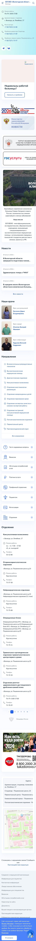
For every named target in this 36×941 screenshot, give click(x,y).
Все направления (18, 436)
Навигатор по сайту (8, 902)
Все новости (18, 294)
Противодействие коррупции (18, 865)
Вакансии (5, 894)
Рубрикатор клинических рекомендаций (16, 917)
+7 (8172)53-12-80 (11, 27)
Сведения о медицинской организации (15, 875)
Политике (5, 933)
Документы (6, 906)
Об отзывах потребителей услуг (13, 898)
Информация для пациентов (12, 879)
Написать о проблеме (14, 95)
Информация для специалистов (13, 890)
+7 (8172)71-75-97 (11, 40)
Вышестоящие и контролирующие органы (17, 909)
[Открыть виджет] (30, 934)
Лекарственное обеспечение (12, 886)
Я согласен (9, 938)
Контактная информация (10, 882)
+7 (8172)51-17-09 (11, 34)
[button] (33, 3)
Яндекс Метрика (7, 923)
